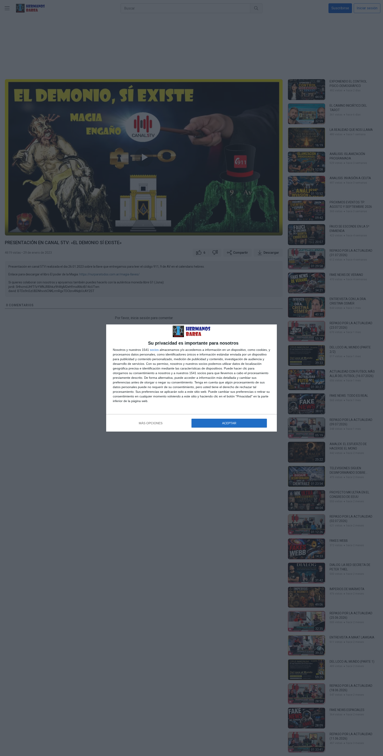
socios (154, 349)
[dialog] (191, 378)
